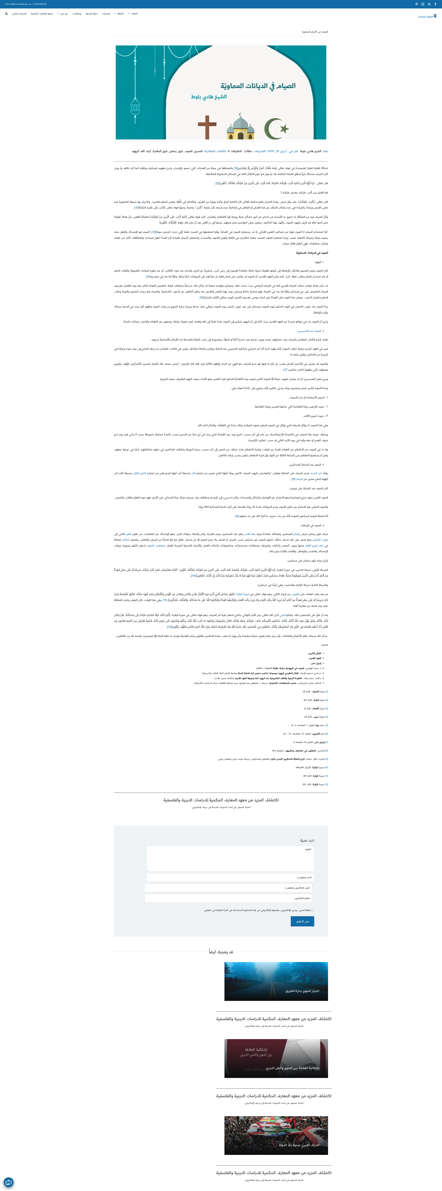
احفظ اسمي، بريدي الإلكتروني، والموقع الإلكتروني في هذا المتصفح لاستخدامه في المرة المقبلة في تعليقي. (257, 910)
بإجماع (297, 534)
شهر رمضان (176, 151)
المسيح (198, 151)
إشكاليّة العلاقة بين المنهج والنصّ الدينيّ (292, 1068)
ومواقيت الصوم (156, 545)
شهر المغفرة (160, 151)
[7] (285, 369)
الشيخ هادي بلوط (310, 151)
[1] (235, 168)
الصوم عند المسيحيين (309, 331)
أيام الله (146, 151)
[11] (165, 600)
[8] (293, 479)
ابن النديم (315, 473)
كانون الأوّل (139, 473)
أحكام (125, 539)
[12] (169, 627)
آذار (193, 473)
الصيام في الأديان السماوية (315, 31)
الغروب (295, 594)
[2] (217, 183)
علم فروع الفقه (314, 545)
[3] (136, 207)
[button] (6, 12)
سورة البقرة (242, 594)
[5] (147, 276)
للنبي (282, 615)
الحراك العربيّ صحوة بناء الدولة (299, 1145)
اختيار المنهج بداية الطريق (302, 991)
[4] (153, 232)
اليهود (135, 151)
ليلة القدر (250, 534)
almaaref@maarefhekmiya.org (18, 4)
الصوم (189, 151)
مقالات (247, 151)
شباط (299, 479)
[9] (237, 516)
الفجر (128, 534)
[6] (201, 297)
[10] (193, 575)
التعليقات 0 (235, 151)
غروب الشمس (320, 539)
